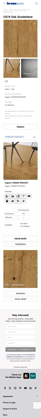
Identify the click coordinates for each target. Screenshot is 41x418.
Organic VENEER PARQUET (10, 11)
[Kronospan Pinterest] (20, 388)
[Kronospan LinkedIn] (31, 388)
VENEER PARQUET (14, 136)
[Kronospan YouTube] (25, 388)
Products (20, 127)
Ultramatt (26, 73)
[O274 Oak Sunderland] (20, 39)
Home (5, 9)
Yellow (7, 89)
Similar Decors (20, 238)
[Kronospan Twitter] (10, 388)
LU (6, 81)
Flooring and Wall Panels (22, 9)
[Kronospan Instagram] (15, 388)
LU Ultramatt (9, 105)
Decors (11, 9)
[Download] (35, 53)
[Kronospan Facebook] (5, 388)
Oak (12, 89)
